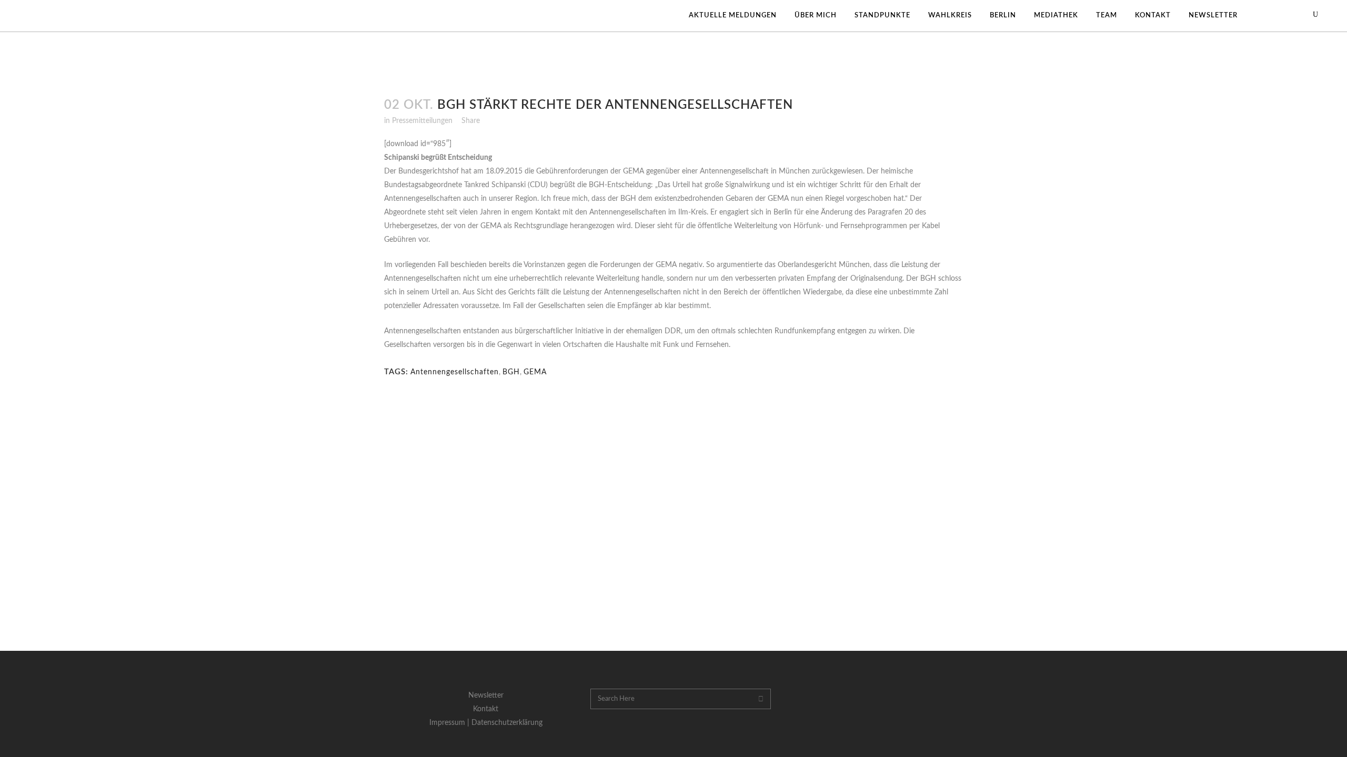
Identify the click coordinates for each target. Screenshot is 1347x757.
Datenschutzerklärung (506, 723)
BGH (511, 372)
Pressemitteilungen (422, 121)
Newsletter (486, 695)
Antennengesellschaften (454, 372)
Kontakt (485, 709)
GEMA (535, 372)
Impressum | (450, 723)
